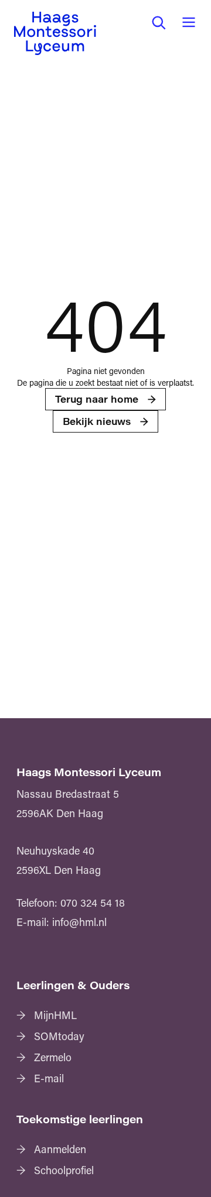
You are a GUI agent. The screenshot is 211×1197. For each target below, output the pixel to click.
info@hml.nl (79, 922)
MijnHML (55, 1015)
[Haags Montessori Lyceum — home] (55, 33)
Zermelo (53, 1057)
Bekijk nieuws (97, 421)
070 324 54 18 (92, 903)
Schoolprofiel (64, 1170)
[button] (158, 22)
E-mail (49, 1078)
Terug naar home (96, 399)
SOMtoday (59, 1036)
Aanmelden (60, 1149)
